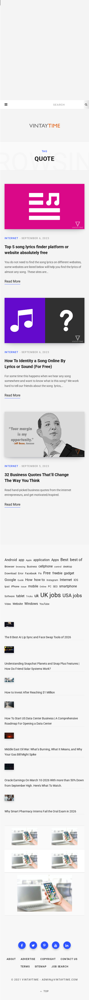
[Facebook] (22, 945)
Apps (55, 560)
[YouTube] (55, 945)
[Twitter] (33, 945)
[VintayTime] (44, 125)
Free (47, 573)
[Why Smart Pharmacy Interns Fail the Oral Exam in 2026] (9, 799)
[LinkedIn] (67, 945)
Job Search (60, 966)
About (11, 959)
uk (36, 595)
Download (10, 573)
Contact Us (69, 959)
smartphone (68, 586)
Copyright (48, 959)
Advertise (28, 959)
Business (32, 566)
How (28, 580)
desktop (67, 566)
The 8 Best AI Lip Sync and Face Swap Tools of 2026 (38, 637)
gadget (69, 573)
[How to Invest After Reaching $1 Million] (9, 681)
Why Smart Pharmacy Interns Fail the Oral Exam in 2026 (40, 811)
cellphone (45, 566)
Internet (11, 238)
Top (46, 991)
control (57, 566)
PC (49, 586)
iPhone (15, 586)
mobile (33, 586)
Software (9, 596)
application (41, 560)
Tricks (29, 596)
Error (20, 573)
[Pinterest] (44, 945)
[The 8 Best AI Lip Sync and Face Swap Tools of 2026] (9, 625)
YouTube (44, 604)
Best (64, 559)
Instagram (52, 580)
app (21, 560)
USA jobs (72, 595)
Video (8, 604)
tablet (20, 596)
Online (43, 586)
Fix (40, 573)
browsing (20, 566)
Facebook (31, 573)
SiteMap (41, 966)
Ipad (7, 586)
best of (76, 559)
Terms (25, 966)
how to (39, 580)
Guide (21, 580)
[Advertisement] (44, 50)
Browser (9, 566)
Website (18, 603)
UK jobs (50, 595)
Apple (29, 560)
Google (10, 580)
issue (23, 586)
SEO (55, 586)
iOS (76, 580)
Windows (31, 604)
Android (11, 560)
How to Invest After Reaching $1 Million (30, 692)
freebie (57, 573)
